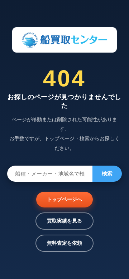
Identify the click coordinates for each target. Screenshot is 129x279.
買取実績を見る (64, 221)
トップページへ (64, 199)
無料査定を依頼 (64, 243)
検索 (107, 173)
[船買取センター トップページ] (64, 40)
